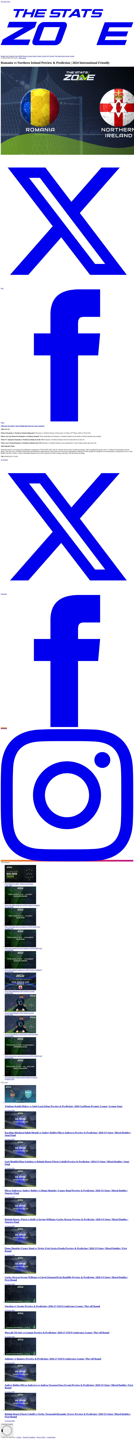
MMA (21, 56)
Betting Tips (4, 56)
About (67, 56)
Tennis (16, 56)
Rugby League (27, 56)
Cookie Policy (51, 1437)
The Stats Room (60, 56)
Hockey (52, 56)
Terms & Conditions (29, 1437)
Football (11, 56)
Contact (72, 56)
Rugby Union (37, 56)
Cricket (43, 56)
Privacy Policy (41, 1437)
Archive (18, 1437)
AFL (47, 56)
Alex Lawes (22, 58)
